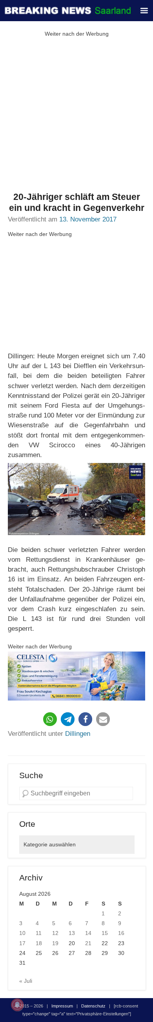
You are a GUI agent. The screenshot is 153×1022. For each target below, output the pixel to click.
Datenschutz (93, 1006)
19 (55, 943)
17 (22, 943)
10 (22, 933)
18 (39, 943)
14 (88, 933)
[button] (50, 719)
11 (39, 933)
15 (105, 933)
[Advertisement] (76, 115)
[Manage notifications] (17, 1004)
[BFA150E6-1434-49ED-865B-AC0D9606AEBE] (76, 676)
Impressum (62, 1006)
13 (72, 933)
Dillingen (77, 733)
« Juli (25, 981)
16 (121, 933)
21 (88, 943)
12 (55, 933)
